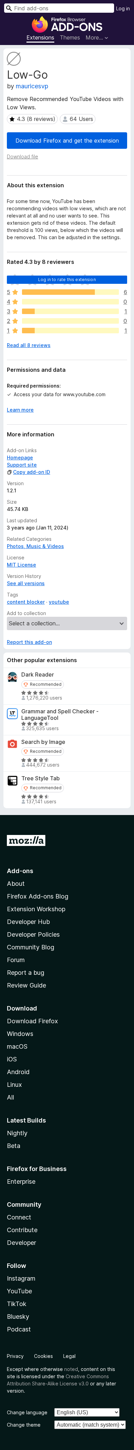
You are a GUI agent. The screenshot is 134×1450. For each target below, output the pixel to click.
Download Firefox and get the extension (67, 140)
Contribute (22, 1230)
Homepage (20, 457)
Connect (19, 1217)
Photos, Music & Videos (35, 546)
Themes (70, 37)
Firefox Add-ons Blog (37, 896)
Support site (22, 465)
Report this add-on (29, 642)
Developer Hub (28, 921)
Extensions (40, 37)
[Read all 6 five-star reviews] (70, 292)
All (10, 1097)
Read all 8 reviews (29, 345)
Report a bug (25, 972)
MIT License (21, 565)
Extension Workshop (36, 909)
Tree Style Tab (40, 778)
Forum (16, 959)
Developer (21, 1242)
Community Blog (30, 947)
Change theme (24, 1425)
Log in (123, 8)
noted (71, 1369)
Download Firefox (32, 1021)
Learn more (20, 410)
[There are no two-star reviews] (70, 321)
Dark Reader (37, 674)
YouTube (19, 1291)
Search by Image (43, 742)
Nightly (17, 1133)
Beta (13, 1145)
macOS (17, 1046)
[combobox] (59, 8)
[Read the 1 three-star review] (70, 311)
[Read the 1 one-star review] (70, 330)
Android (18, 1071)
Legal (69, 1356)
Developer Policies (33, 934)
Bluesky (18, 1316)
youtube (59, 602)
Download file (22, 156)
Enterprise (21, 1181)
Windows (20, 1033)
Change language (27, 1412)
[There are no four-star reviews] (70, 301)
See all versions (26, 583)
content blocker (26, 602)
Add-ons (20, 870)
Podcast (19, 1329)
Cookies (43, 1356)
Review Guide (26, 985)
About (16, 883)
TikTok (16, 1303)
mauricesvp (32, 86)
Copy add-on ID (31, 472)
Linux (14, 1084)
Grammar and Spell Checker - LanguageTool (60, 714)
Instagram (21, 1278)
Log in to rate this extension (67, 279)
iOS (12, 1059)
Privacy (15, 1356)
